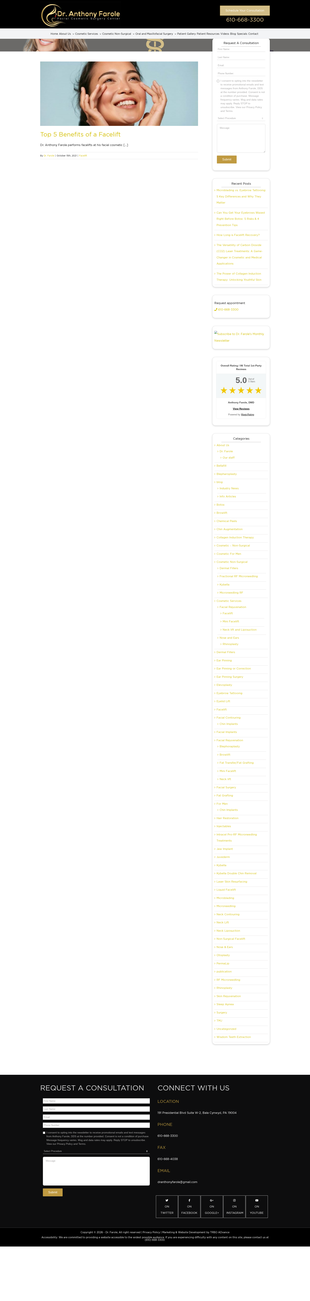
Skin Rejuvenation (229, 996)
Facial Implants (227, 732)
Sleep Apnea (225, 1004)
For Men (222, 803)
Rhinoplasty (230, 644)
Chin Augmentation (230, 529)
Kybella (224, 584)
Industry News (229, 488)
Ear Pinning (224, 660)
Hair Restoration (227, 818)
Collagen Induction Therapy (235, 537)
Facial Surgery (226, 787)
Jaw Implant (225, 849)
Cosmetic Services (229, 601)
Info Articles (228, 496)
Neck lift (225, 779)
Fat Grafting (225, 795)
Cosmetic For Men (229, 553)
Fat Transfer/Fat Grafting (237, 762)
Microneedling (226, 906)
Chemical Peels (227, 521)
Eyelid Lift (223, 701)
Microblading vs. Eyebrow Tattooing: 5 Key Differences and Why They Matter (241, 196)
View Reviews (241, 408)
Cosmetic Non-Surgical (232, 562)
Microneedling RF (231, 592)
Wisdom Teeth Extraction (234, 1037)
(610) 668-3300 (155, 1239)
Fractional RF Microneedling (239, 576)
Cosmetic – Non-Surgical (233, 545)
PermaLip (223, 963)
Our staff (229, 457)
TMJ (219, 1020)
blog (220, 482)
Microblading (225, 898)
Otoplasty (223, 955)
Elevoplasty (224, 685)
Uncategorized (226, 1029)
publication (224, 971)
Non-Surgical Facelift (231, 938)
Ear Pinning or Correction (234, 668)
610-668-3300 (245, 19)
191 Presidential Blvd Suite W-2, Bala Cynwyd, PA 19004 (197, 1113)
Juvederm (223, 857)
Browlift (222, 512)
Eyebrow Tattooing (229, 693)
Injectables (224, 826)
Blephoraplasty (230, 746)
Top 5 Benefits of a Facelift (80, 134)
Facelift (83, 155)
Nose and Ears (229, 637)
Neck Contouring (228, 914)
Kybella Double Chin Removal (237, 873)
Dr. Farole (49, 155)
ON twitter (167, 1210)
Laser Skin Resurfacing (232, 881)
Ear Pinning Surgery (230, 676)
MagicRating (247, 414)
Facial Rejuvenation (233, 607)
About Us (223, 445)
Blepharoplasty (227, 474)
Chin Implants (229, 724)
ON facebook (189, 1210)
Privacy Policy (151, 1232)
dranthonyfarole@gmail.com (177, 1182)
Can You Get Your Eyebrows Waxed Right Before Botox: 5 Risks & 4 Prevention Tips (241, 219)
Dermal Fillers (229, 568)
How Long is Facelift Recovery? (238, 235)
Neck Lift (223, 922)
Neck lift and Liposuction (240, 629)
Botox (221, 504)
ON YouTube (257, 1210)
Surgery (222, 1012)
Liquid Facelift (226, 889)
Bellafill (221, 465)
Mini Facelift (231, 621)
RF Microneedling (228, 979)
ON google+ (212, 1210)
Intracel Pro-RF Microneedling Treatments (237, 837)
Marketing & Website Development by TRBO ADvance (195, 1232)
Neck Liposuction (228, 930)
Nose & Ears (225, 947)
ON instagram (234, 1210)
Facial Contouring (229, 717)
